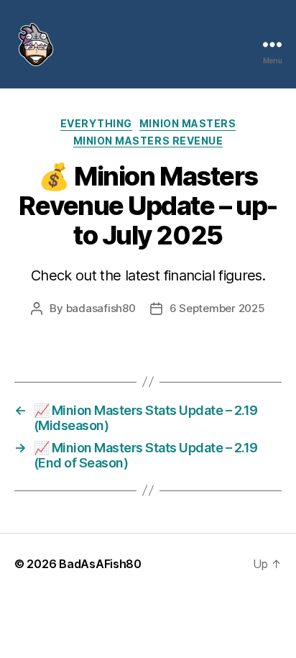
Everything (96, 123)
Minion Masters (187, 123)
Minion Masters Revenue (148, 140)
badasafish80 (101, 308)
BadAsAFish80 (100, 564)
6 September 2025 (217, 308)
